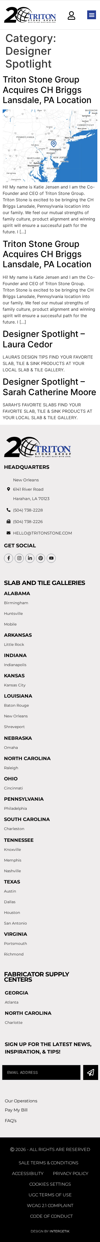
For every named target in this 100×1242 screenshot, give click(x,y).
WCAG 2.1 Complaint (50, 1205)
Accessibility (27, 1173)
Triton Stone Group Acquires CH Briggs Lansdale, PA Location (47, 89)
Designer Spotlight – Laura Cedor (44, 339)
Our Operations (21, 1100)
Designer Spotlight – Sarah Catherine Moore (49, 386)
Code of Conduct (51, 1216)
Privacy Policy (70, 1173)
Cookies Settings (50, 1184)
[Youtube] (51, 558)
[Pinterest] (40, 558)
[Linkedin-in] (29, 558)
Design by (50, 1231)
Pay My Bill (16, 1110)
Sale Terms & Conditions (48, 1162)
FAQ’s (11, 1120)
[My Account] (71, 15)
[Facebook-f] (8, 558)
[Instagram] (19, 558)
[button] (91, 14)
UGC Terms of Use (50, 1194)
